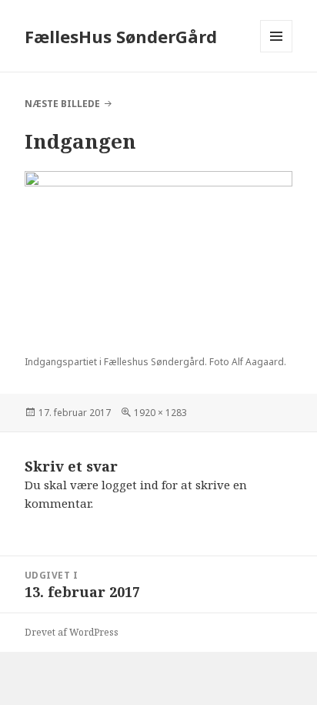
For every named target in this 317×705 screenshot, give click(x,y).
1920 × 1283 (160, 412)
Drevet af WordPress (71, 632)
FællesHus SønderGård (121, 36)
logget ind (130, 484)
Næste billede (62, 103)
